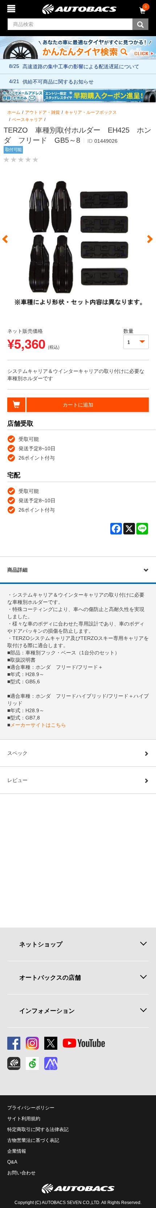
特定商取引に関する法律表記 (38, 1129)
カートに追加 (78, 405)
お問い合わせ (21, 1172)
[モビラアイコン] (50, 1063)
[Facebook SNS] (13, 1043)
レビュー (17, 780)
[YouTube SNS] (84, 1043)
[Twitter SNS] (50, 1043)
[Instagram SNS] (32, 1043)
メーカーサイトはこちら (38, 725)
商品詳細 (17, 570)
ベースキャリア (27, 119)
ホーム (13, 112)
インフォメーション (47, 1010)
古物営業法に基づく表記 (33, 1140)
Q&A (12, 1162)
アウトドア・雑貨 (42, 112)
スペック (17, 753)
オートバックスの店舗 (50, 977)
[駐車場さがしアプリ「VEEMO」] (32, 1063)
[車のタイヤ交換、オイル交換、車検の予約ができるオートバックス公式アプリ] (13, 1063)
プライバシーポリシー (30, 1107)
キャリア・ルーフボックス (91, 112)
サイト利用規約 (23, 1118)
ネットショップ (40, 944)
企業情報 (16, 1151)
